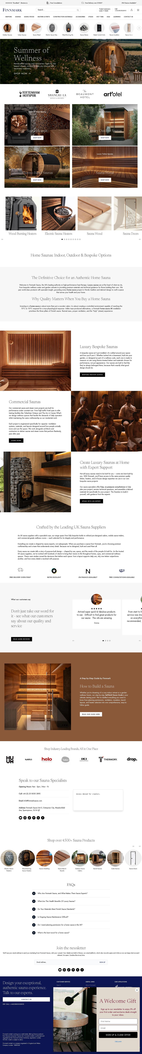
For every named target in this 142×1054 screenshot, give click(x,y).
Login (102, 10)
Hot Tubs (100, 17)
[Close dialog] (137, 990)
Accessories (80, 17)
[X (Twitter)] (38, 820)
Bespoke (9, 17)
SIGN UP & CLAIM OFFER (118, 1034)
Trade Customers (105, 9)
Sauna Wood (29, 17)
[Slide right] (139, 239)
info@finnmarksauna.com (34, 803)
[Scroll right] (139, 28)
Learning (117, 17)
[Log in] (131, 10)
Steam (90, 17)
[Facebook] (42, 820)
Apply (107, 10)
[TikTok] (29, 820)
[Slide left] (2, 239)
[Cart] (138, 10)
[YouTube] (20, 820)
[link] (37, 125)
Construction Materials (62, 17)
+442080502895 (121, 10)
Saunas (18, 17)
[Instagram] (25, 820)
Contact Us (128, 17)
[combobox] (59, 10)
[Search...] (78, 10)
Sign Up (102, 965)
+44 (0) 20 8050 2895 (31, 796)
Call (117, 9)
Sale (108, 17)
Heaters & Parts (44, 17)
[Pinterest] (34, 820)
